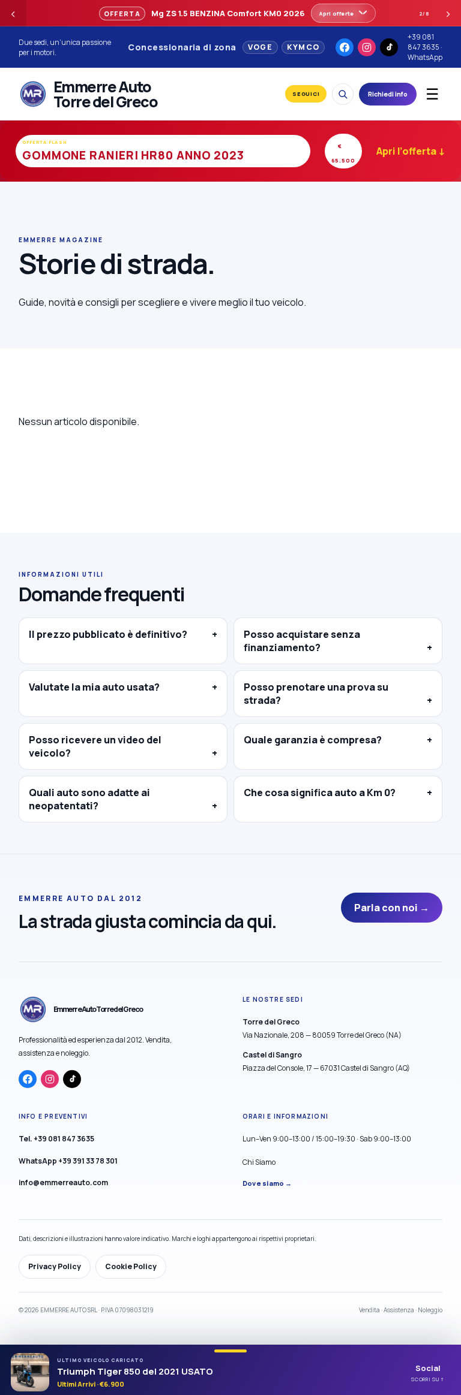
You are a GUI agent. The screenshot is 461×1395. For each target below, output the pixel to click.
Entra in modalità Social (150, 770)
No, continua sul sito (272, 770)
